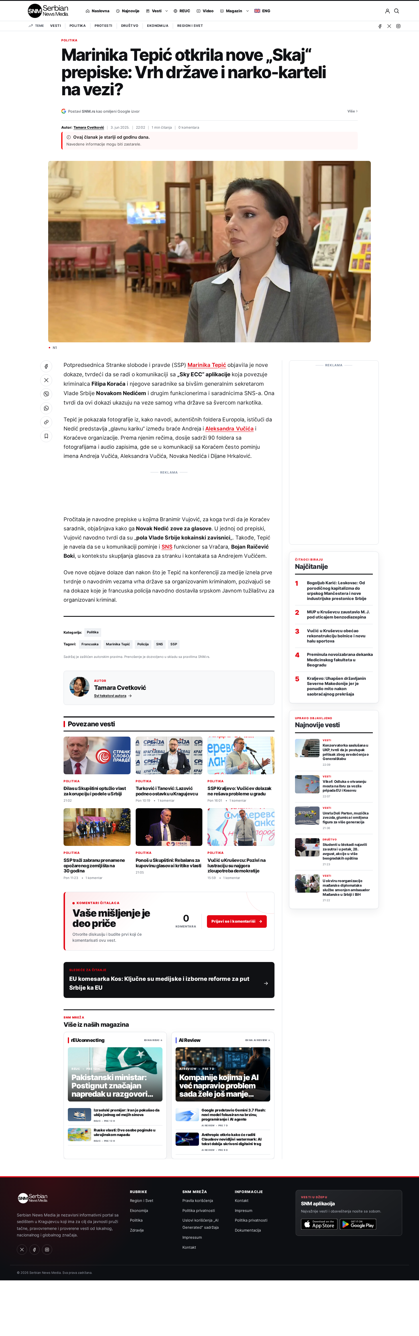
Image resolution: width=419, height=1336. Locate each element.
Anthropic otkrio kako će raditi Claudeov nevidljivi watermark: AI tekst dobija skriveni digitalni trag (231, 1139)
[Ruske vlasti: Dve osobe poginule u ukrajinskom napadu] (79, 1134)
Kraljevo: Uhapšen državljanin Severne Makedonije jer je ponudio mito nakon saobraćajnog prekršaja (336, 686)
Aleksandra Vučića (229, 428)
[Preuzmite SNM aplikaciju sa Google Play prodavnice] (358, 1224)
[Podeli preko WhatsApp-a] (46, 408)
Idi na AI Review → (257, 1040)
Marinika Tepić (207, 364)
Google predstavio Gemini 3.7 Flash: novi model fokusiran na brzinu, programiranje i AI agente (234, 1114)
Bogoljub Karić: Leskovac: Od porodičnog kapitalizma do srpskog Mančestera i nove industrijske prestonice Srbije (337, 590)
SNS (167, 546)
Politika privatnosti (198, 1210)
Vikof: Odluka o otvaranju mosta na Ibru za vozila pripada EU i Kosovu (344, 786)
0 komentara (188, 127)
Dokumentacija (248, 1230)
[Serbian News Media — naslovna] (46, 11)
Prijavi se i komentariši (236, 921)
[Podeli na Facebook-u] (46, 366)
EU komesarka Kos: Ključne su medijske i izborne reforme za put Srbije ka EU (159, 983)
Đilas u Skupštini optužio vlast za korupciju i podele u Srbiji (95, 791)
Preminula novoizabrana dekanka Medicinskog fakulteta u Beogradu (340, 659)
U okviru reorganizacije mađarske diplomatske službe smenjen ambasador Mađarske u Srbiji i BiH (346, 887)
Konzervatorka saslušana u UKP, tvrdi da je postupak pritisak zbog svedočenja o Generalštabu (346, 752)
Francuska (90, 644)
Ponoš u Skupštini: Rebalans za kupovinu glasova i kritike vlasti (169, 862)
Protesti (103, 26)
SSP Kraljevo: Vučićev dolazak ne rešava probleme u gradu (239, 791)
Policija (143, 644)
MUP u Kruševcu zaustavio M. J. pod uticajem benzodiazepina (338, 614)
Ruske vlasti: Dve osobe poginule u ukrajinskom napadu (124, 1132)
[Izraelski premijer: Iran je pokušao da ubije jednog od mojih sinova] (79, 1114)
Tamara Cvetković (89, 127)
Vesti (55, 26)
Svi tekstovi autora (110, 696)
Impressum (192, 1237)
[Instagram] (398, 26)
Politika (78, 26)
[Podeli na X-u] (46, 380)
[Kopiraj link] (46, 422)
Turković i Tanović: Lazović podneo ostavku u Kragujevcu (167, 791)
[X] (389, 26)
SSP (173, 644)
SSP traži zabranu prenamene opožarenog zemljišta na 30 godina (94, 865)
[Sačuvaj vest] (46, 436)
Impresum (243, 1210)
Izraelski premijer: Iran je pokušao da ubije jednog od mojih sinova (127, 1112)
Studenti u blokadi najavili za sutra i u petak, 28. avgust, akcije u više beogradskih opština (345, 851)
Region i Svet (190, 26)
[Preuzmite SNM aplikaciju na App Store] (319, 1224)
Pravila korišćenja (197, 1200)
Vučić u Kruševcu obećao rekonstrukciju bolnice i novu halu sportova (336, 635)
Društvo (130, 26)
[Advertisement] (169, 490)
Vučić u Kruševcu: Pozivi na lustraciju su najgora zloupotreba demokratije (236, 865)
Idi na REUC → (153, 1040)
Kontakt (189, 1247)
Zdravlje (137, 1230)
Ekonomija (157, 26)
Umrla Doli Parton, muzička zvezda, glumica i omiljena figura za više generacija (346, 817)
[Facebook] (380, 26)
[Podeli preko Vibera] (46, 394)
